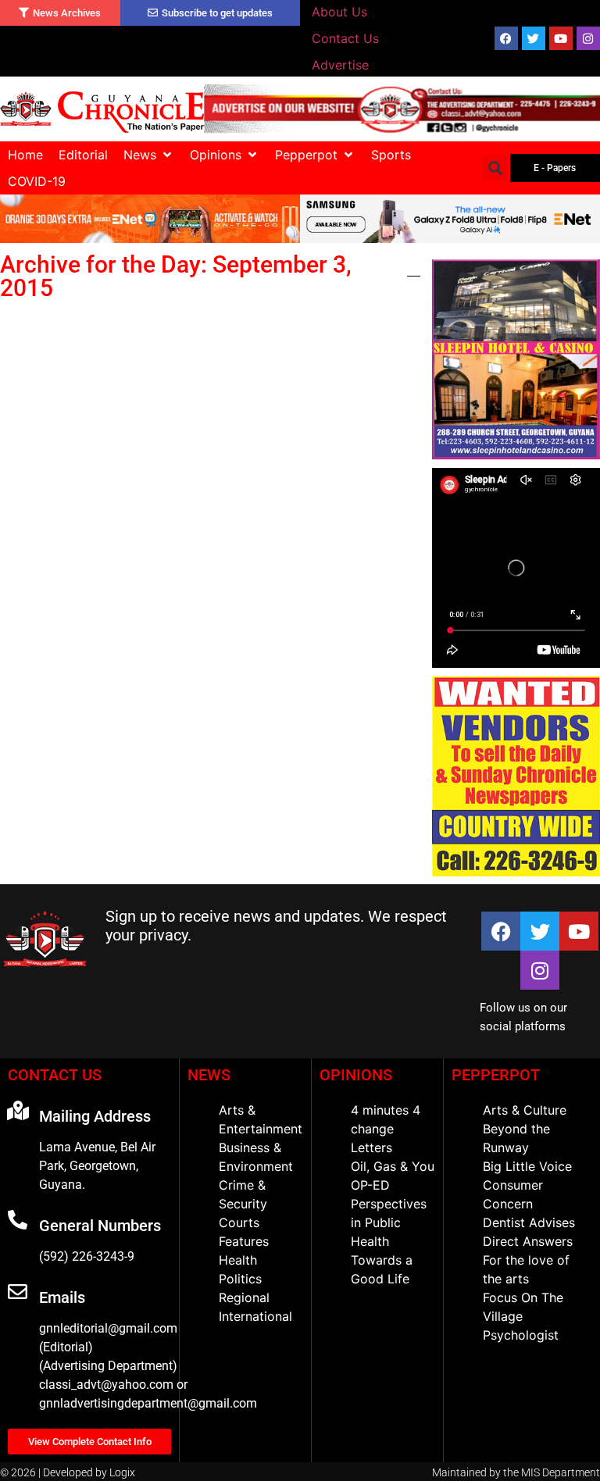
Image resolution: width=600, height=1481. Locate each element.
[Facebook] (506, 38)
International (255, 1316)
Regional (244, 1297)
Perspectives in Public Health (389, 1222)
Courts (239, 1222)
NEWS (209, 1074)
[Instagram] (588, 38)
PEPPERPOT (496, 1074)
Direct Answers (528, 1241)
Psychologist (521, 1335)
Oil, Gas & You (392, 1166)
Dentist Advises (529, 1222)
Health (238, 1260)
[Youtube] (561, 38)
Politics (240, 1279)
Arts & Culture (524, 1110)
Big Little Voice (527, 1166)
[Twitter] (533, 38)
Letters (371, 1147)
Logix (122, 1472)
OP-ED (370, 1185)
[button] (149, 154)
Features (244, 1241)
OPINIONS (356, 1074)
